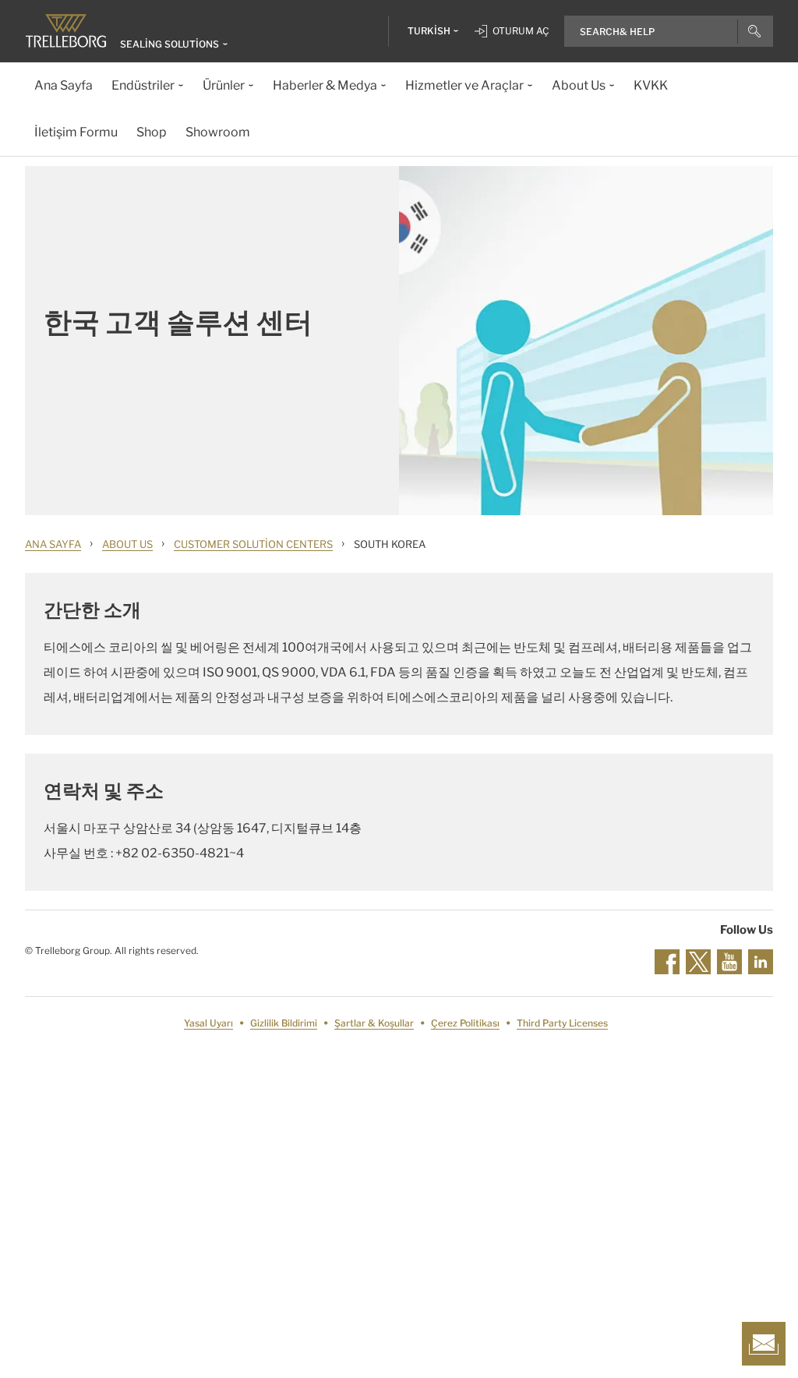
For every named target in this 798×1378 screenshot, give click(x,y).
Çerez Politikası (465, 1023)
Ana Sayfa (53, 544)
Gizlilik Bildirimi (283, 1023)
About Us (127, 544)
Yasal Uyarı (208, 1023)
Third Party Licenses (562, 1023)
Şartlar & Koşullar (374, 1023)
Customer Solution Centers (253, 544)
